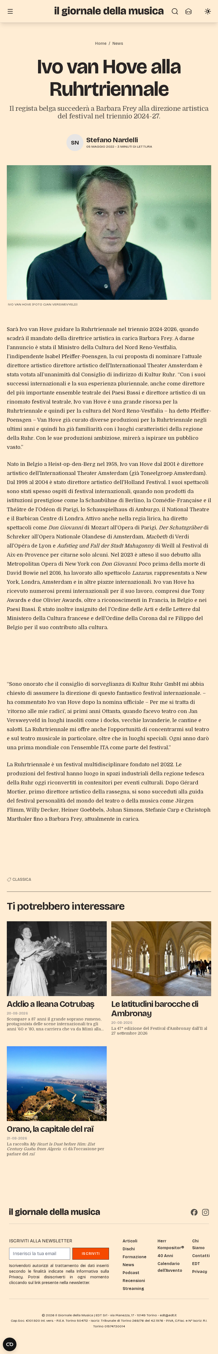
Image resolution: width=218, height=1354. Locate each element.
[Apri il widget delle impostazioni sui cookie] (9, 1344)
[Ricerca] (174, 11)
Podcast (131, 1272)
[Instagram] (205, 1212)
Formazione (134, 1257)
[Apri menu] (10, 11)
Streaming (133, 1288)
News (117, 43)
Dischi (129, 1249)
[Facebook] (194, 1212)
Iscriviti (91, 1254)
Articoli (130, 1241)
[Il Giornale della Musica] (109, 11)
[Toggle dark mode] (207, 11)
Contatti (201, 1255)
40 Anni (165, 1255)
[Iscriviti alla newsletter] (188, 11)
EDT (196, 1263)
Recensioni (134, 1280)
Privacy (199, 1271)
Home (100, 43)
